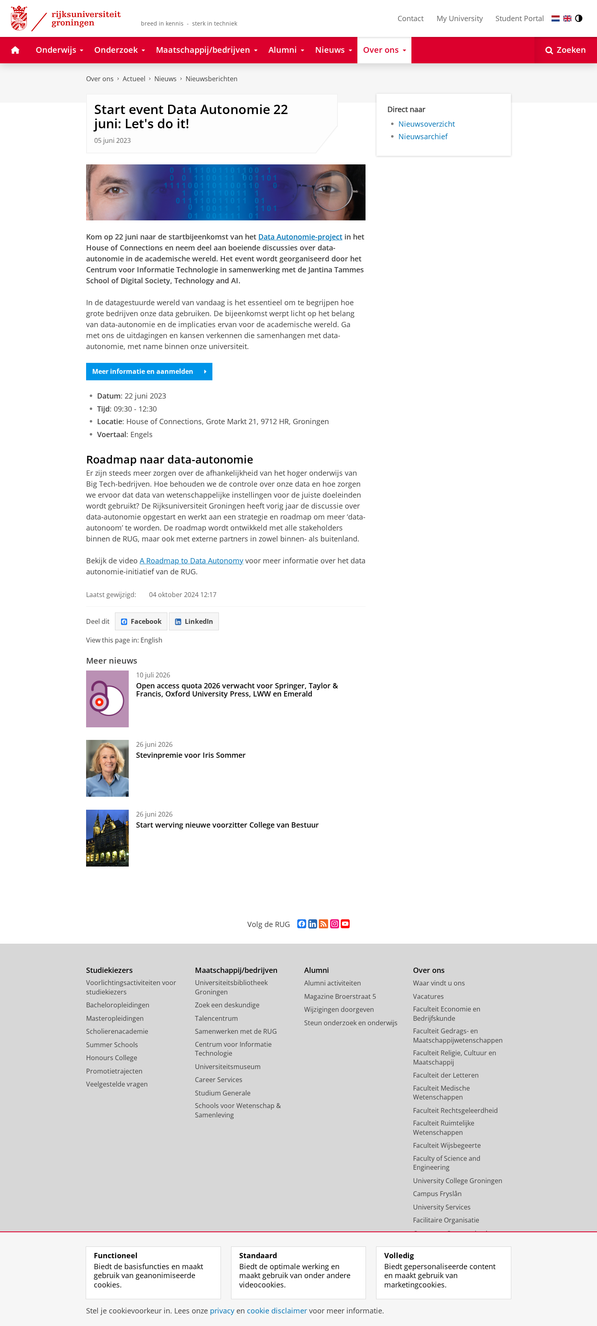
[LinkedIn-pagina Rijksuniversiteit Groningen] (312, 924)
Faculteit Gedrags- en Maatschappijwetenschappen (458, 1035)
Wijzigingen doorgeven (339, 1009)
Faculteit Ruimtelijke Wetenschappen (443, 1128)
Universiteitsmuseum (228, 1066)
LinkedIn (199, 621)
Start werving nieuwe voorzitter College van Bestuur (227, 825)
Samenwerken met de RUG (236, 1031)
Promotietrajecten (114, 1071)
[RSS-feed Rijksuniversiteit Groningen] (323, 924)
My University (460, 18)
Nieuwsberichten (212, 78)
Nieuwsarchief (423, 136)
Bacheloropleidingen (117, 1004)
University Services (442, 1207)
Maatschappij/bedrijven (236, 970)
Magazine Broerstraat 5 (340, 996)
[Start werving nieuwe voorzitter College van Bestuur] (107, 838)
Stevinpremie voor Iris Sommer (191, 755)
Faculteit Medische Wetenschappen (441, 1093)
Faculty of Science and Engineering (446, 1163)
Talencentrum (216, 1018)
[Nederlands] (556, 18)
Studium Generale (223, 1093)
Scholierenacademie (117, 1031)
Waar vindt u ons (439, 983)
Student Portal (519, 18)
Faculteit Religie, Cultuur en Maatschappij (454, 1057)
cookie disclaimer (277, 1310)
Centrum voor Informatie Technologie (233, 1049)
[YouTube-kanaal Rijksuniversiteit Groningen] (345, 924)
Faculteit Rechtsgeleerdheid (455, 1110)
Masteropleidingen (115, 1018)
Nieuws (165, 78)
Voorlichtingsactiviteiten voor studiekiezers (131, 987)
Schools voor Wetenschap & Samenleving (238, 1110)
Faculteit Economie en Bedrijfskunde (446, 1014)
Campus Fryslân (437, 1193)
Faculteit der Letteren (446, 1075)
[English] (567, 18)
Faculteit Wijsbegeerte (447, 1145)
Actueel (134, 78)
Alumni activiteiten (332, 983)
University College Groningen (457, 1180)
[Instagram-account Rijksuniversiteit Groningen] (334, 924)
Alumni (316, 970)
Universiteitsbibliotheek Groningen (231, 987)
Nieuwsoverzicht (426, 124)
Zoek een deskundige (227, 1004)
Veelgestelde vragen (117, 1084)
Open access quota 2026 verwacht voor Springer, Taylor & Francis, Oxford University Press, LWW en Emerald (237, 689)
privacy (222, 1310)
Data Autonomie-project (300, 236)
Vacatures (428, 996)
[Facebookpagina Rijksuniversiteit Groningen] (301, 924)
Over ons (100, 78)
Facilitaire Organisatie (446, 1220)
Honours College (111, 1057)
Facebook (146, 621)
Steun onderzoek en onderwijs (351, 1022)
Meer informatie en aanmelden (142, 371)
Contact (411, 18)
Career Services (218, 1079)
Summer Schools (112, 1044)
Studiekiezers (109, 970)
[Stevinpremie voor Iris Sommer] (107, 768)
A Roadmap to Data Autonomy (191, 560)
